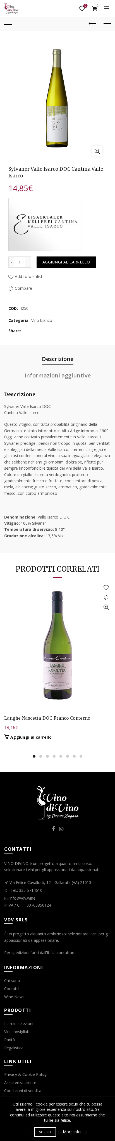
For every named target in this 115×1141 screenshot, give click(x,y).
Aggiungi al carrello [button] (31, 737)
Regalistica (13, 1047)
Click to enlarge (97, 151)
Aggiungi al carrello (66, 262)
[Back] (8, 23)
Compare (23, 288)
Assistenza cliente (20, 1082)
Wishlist (85, 6)
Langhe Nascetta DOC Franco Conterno (47, 718)
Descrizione (57, 359)
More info (72, 1131)
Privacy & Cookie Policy (25, 1074)
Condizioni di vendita (22, 1090)
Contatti (11, 988)
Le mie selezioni (18, 1023)
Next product (107, 23)
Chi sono (12, 980)
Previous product (93, 23)
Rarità (9, 1039)
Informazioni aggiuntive (58, 375)
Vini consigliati (16, 1031)
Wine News (14, 996)
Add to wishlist (28, 276)
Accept (45, 1132)
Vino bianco (41, 320)
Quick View (106, 607)
